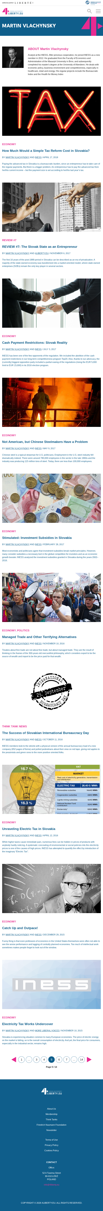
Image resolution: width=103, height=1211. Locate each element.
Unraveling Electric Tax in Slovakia (28, 829)
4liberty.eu (42, 253)
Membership (51, 1114)
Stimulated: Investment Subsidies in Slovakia (37, 538)
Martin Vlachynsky (17, 157)
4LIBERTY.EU (49, 1203)
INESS (38, 157)
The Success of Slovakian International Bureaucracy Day (45, 733)
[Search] (89, 11)
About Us (51, 1109)
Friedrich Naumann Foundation (51, 1125)
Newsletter (51, 1130)
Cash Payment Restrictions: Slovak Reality (34, 342)
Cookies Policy (51, 1150)
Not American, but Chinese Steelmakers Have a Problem (45, 442)
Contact (51, 1162)
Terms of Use (51, 1140)
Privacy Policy (51, 1145)
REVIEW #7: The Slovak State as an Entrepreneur (39, 246)
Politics (23, 630)
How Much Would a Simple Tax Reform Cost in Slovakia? (46, 150)
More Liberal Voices (47, 1031)
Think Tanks (51, 1119)
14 (81, 1059)
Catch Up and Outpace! (20, 928)
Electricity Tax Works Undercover (27, 1024)
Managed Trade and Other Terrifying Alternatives (39, 637)
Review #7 (9, 240)
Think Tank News (14, 726)
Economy (9, 144)
